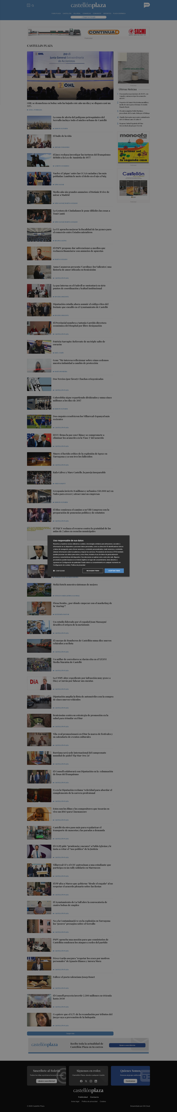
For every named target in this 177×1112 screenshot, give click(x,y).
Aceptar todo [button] (114, 571)
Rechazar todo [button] (93, 571)
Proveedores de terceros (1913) (106, 552)
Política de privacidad (78, 565)
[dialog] (88, 556)
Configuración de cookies (61, 565)
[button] (59, 571)
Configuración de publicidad (71, 562)
